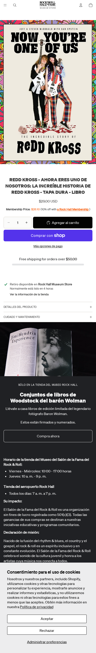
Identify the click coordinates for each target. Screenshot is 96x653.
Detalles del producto (20, 307)
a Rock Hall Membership (73, 209)
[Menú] (5, 5)
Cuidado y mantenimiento (22, 317)
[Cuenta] (81, 5)
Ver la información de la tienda (29, 294)
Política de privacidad (36, 607)
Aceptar (47, 618)
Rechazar (47, 630)
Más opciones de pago (48, 246)
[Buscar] (15, 5)
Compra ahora (48, 436)
